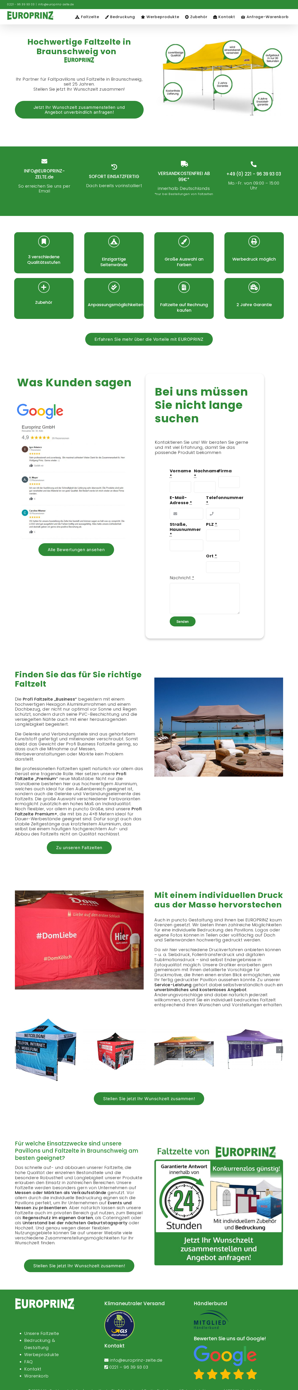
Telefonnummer (225, 500)
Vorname (180, 473)
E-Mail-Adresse (181, 500)
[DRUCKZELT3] (46, 1050)
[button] (18, 1049)
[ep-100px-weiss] (44, 1300)
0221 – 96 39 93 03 (128, 1367)
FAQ (28, 1362)
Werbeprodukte (41, 1354)
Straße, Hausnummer (185, 529)
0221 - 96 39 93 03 (20, 4)
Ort (211, 556)
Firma (225, 470)
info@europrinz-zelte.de (56, 4)
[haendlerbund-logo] (211, 1312)
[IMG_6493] (114, 1050)
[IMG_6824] (251, 1050)
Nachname (206, 473)
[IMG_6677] (183, 1050)
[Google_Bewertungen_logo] (225, 1347)
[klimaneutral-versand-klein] (119, 1312)
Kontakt (32, 1369)
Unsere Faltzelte (41, 1333)
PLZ (211, 524)
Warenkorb (36, 1376)
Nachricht (182, 577)
